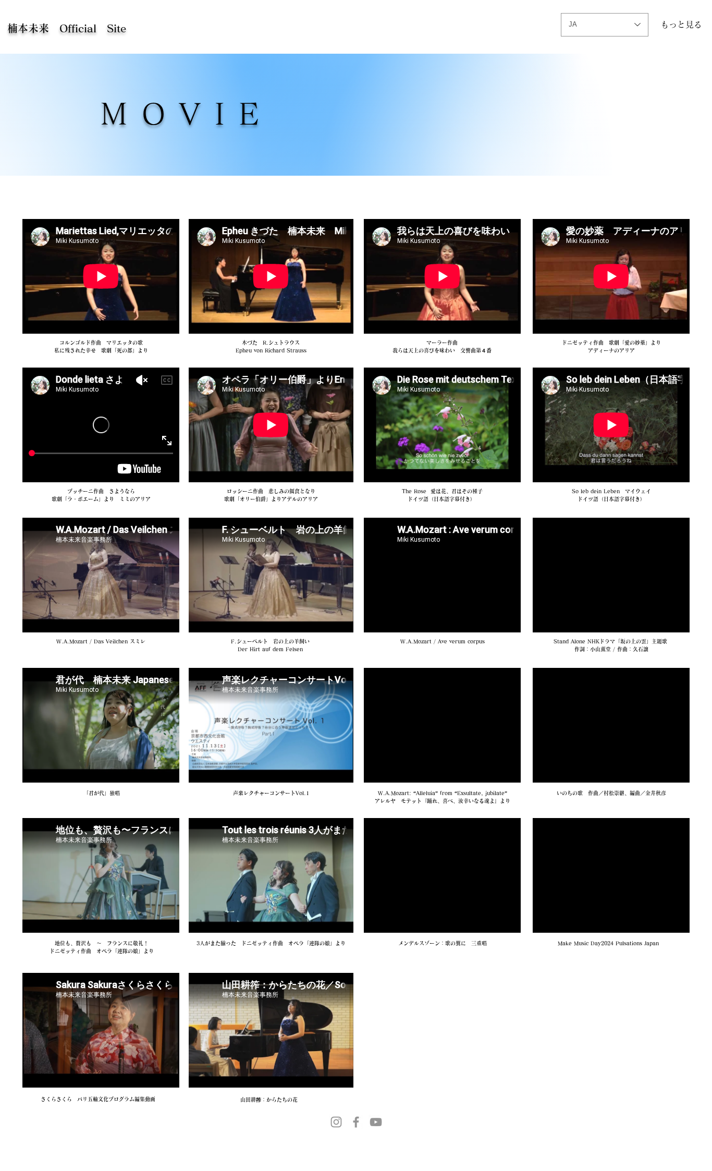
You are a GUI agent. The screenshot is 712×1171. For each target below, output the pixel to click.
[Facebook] (356, 1122)
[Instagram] (336, 1122)
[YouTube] (376, 1122)
